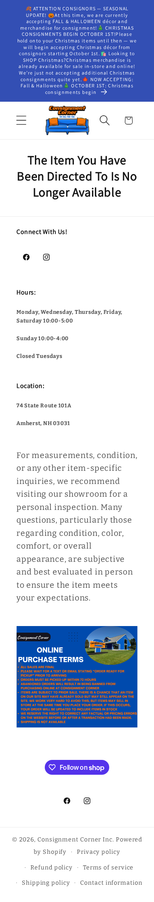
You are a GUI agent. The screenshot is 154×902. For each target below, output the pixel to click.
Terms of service (108, 867)
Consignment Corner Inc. (75, 839)
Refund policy (51, 867)
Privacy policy (98, 851)
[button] (21, 120)
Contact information (111, 882)
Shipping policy (46, 882)
